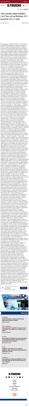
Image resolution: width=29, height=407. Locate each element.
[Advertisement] (11, 34)
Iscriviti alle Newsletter (5, 1)
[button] (14, 302)
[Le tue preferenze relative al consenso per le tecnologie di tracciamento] (26, 404)
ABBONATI (25, 1)
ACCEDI (26, 5)
